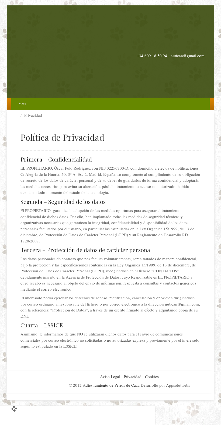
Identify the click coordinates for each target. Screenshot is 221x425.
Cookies (152, 376)
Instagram (186, 48)
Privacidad (132, 376)
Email (171, 48)
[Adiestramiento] (110, 51)
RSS (201, 48)
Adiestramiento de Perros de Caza (111, 385)
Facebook (179, 48)
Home (17, 115)
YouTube (193, 48)
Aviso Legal (110, 376)
